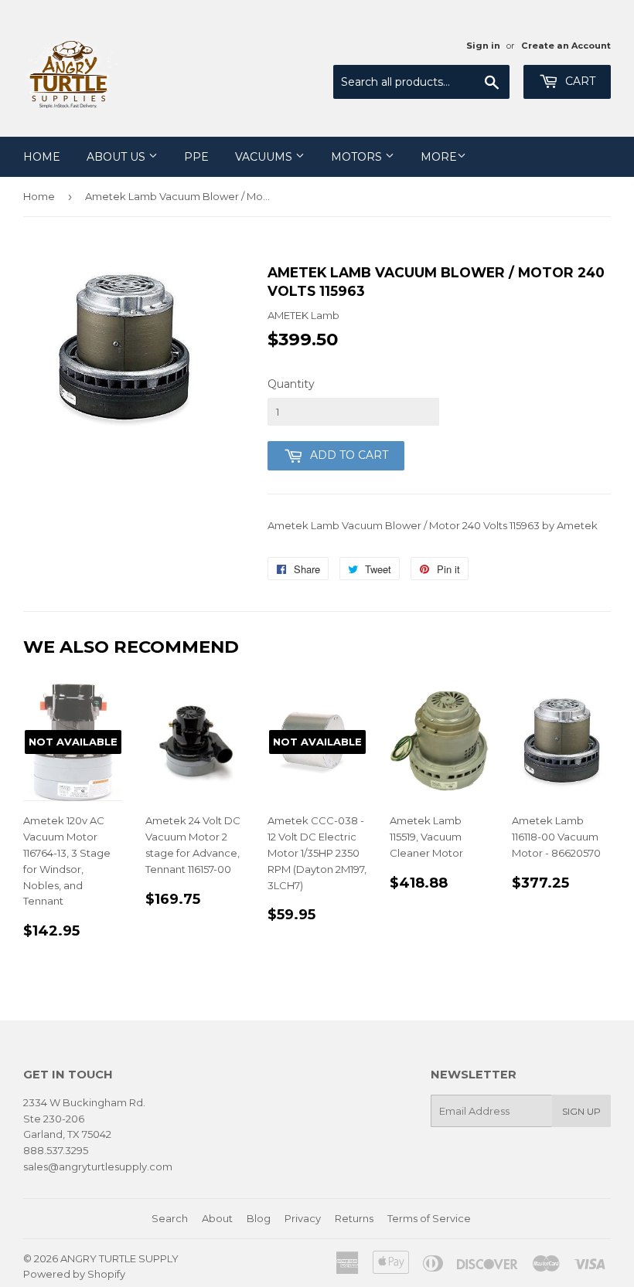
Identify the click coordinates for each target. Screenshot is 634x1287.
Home (41, 157)
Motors (358, 157)
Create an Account (566, 45)
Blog (259, 1218)
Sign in (483, 45)
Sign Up (581, 1111)
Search (170, 1218)
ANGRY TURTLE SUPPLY (119, 1258)
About (217, 1218)
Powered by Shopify (74, 1274)
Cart (578, 81)
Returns (354, 1218)
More (439, 157)
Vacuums (265, 157)
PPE (196, 157)
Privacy (303, 1218)
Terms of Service (429, 1218)
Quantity (291, 384)
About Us (117, 157)
